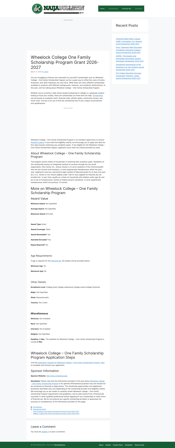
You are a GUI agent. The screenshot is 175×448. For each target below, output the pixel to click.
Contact (108, 445)
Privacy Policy (118, 445)
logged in (45, 432)
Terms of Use (139, 445)
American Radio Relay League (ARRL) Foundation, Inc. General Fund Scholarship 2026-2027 (129, 41)
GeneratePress (59, 445)
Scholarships (113, 9)
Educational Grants (39, 409)
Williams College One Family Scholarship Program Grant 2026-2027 (56, 413)
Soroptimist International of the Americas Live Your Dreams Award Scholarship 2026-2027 (130, 67)
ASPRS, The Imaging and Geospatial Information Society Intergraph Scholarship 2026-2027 (130, 58)
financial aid (56, 261)
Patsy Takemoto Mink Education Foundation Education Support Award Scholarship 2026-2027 (129, 50)
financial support (37, 142)
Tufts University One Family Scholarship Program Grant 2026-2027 (56, 411)
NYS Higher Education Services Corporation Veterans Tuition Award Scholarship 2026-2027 (128, 75)
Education (138, 9)
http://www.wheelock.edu (56, 376)
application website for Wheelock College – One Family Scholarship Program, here (71, 363)
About (101, 445)
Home (102, 9)
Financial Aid (126, 9)
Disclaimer (129, 445)
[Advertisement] (68, 36)
